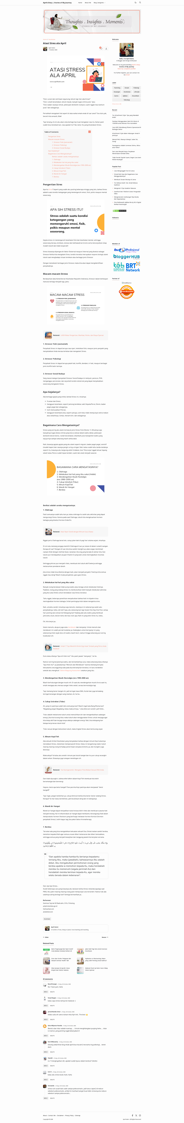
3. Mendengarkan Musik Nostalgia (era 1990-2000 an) (71, 165)
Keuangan (117, 92)
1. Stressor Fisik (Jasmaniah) (62, 142)
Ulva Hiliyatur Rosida (55, 1025)
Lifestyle (136, 92)
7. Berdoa (55, 177)
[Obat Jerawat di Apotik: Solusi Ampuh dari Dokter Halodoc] (46, 973)
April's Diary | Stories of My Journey (57, 3)
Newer (104, 937)
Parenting (117, 88)
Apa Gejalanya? (53, 151)
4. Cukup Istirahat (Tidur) (61, 168)
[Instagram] (140, 1116)
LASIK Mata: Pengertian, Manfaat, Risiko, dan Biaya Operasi (82, 335)
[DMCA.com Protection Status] (119, 212)
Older (47, 937)
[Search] (140, 2)
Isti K (50, 1072)
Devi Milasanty (53, 1042)
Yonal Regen (52, 998)
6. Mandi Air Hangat (59, 174)
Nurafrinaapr (52, 984)
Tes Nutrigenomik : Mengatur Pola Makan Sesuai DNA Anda (82, 770)
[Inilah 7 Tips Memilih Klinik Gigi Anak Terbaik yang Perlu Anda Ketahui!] (48, 650)
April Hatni (126, 1119)
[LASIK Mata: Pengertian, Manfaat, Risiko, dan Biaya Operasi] (48, 338)
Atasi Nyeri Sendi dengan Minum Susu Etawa (77, 532)
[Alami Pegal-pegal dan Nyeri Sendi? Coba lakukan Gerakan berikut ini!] (46, 954)
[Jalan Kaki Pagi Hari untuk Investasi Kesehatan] (80, 954)
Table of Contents (51, 132)
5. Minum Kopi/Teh (59, 171)
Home (80, 3)
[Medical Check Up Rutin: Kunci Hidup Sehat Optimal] (80, 973)
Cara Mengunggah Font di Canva (124, 171)
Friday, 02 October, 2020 (64, 984)
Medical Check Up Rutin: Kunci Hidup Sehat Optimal (96, 969)
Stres (50, 189)
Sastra (116, 96)
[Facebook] (132, 1116)
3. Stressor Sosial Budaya (61, 148)
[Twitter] (136, 1116)
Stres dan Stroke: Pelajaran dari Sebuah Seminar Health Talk (61, 959)
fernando (51, 1086)
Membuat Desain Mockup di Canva (125, 179)
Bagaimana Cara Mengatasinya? (60, 154)
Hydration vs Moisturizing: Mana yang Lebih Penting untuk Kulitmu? (96, 959)
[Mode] (135, 2)
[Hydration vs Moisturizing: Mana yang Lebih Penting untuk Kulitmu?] (80, 964)
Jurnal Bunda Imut (54, 1012)
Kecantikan (135, 96)
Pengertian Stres (54, 136)
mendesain (72, 627)
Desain (127, 88)
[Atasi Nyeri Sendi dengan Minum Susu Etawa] (48, 535)
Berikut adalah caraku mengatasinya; (65, 156)
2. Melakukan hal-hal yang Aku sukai (65, 162)
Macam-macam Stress (56, 139)
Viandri (50, 1058)
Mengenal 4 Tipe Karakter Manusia (125, 188)
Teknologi (127, 100)
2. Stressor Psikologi (59, 145)
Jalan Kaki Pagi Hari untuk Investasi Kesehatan (96, 950)
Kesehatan (47, 919)
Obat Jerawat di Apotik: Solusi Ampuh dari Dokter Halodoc (60, 969)
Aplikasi (125, 96)
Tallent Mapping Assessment (70, 670)
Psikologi (136, 88)
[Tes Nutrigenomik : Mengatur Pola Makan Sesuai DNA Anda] (48, 773)
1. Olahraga (56, 159)
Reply (46, 992)
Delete (52, 992)
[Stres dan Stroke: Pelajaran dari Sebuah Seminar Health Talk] (46, 964)
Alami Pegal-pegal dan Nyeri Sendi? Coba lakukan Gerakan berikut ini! (62, 950)
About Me (88, 3)
